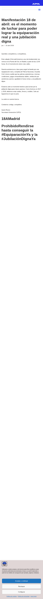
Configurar (21, 592)
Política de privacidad (24, 596)
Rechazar (21, 586)
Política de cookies (12, 596)
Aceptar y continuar (21, 581)
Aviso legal (33, 596)
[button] (39, 9)
